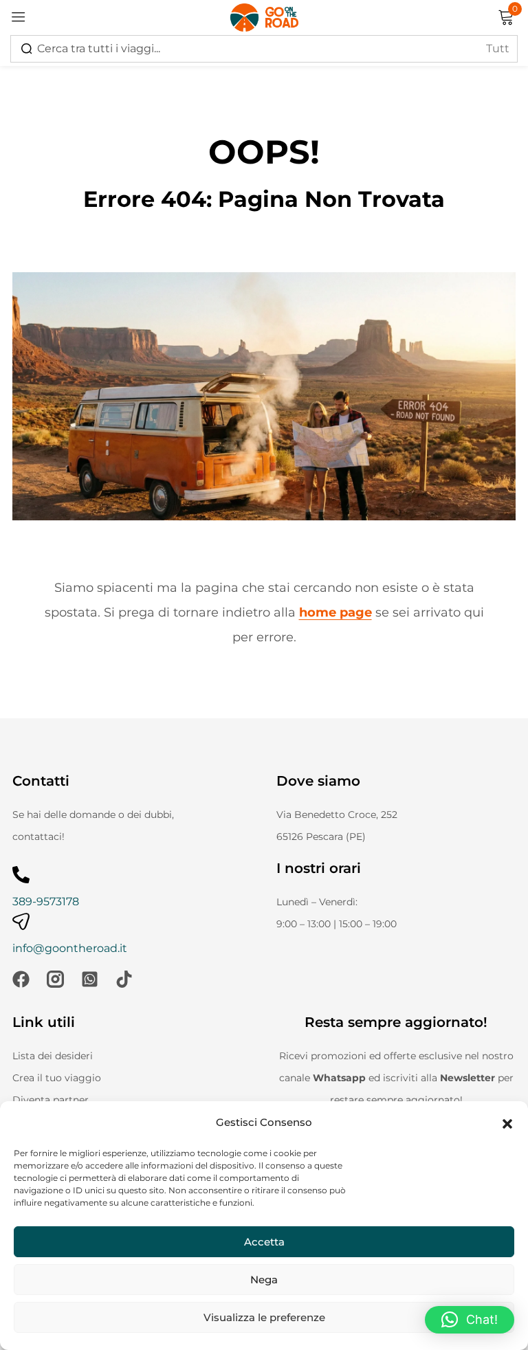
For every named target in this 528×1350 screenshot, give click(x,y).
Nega (264, 1279)
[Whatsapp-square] (89, 979)
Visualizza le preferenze (264, 1317)
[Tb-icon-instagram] (55, 979)
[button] (507, 1122)
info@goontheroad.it (69, 948)
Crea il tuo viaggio (56, 1078)
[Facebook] (21, 979)
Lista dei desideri (52, 1056)
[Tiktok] (124, 979)
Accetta (264, 1241)
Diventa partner (50, 1100)
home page (335, 612)
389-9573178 (45, 901)
